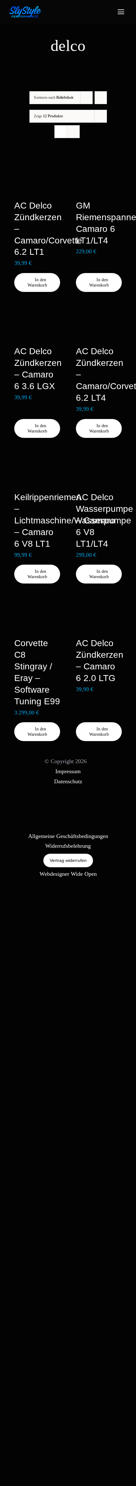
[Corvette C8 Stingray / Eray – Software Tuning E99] (37, 613)
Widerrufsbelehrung (68, 846)
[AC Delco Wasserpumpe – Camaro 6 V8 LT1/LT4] (99, 467)
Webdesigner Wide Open (68, 874)
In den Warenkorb (37, 282)
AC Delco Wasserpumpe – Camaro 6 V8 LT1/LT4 (104, 520)
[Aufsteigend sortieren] (101, 97)
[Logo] (25, 9)
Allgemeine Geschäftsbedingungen (68, 836)
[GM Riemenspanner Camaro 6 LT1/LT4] (99, 175)
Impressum (68, 771)
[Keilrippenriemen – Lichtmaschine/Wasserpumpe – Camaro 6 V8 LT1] (37, 467)
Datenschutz (68, 781)
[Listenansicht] (73, 132)
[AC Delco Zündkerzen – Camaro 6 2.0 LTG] (99, 613)
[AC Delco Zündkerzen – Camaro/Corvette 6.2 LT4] (99, 321)
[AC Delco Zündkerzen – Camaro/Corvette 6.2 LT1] (37, 175)
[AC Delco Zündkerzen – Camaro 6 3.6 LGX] (37, 321)
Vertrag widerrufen (68, 860)
